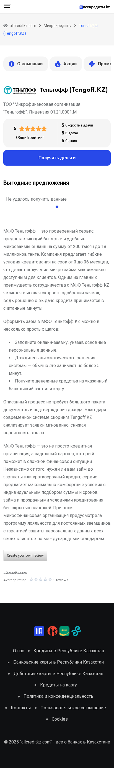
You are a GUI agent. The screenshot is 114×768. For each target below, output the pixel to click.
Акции (70, 63)
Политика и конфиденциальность (58, 696)
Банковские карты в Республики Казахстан (58, 662)
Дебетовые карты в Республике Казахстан (58, 673)
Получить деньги (57, 157)
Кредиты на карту (58, 685)
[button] (57, 207)
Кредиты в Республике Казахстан (68, 650)
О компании (30, 63)
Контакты (21, 707)
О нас (18, 650)
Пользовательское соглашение (73, 707)
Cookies (60, 719)
